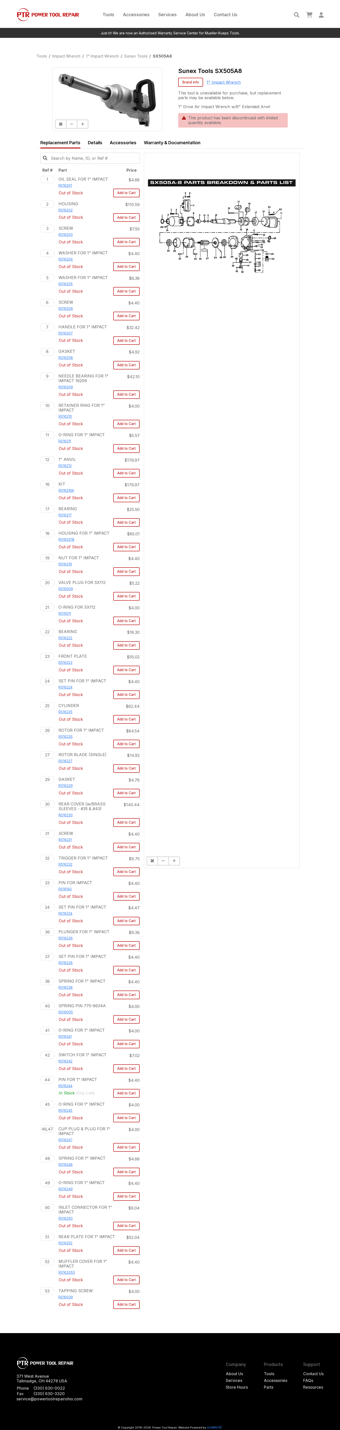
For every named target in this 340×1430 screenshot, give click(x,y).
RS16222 (65, 638)
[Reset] (60, 124)
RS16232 (65, 864)
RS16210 (65, 417)
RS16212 (65, 466)
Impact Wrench (66, 56)
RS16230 (65, 815)
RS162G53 (66, 1273)
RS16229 (65, 786)
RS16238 (65, 988)
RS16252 (65, 1243)
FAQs (308, 1380)
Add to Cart (126, 193)
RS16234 (65, 914)
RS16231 (65, 840)
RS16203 (65, 235)
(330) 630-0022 (49, 1388)
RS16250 (65, 1218)
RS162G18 (66, 540)
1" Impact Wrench (102, 56)
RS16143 (65, 889)
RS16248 (65, 1165)
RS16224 (65, 687)
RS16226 (65, 737)
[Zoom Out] (71, 124)
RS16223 (65, 663)
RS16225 (65, 712)
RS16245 (65, 1111)
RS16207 (65, 333)
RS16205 (65, 284)
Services (167, 14)
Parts (268, 1387)
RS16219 (65, 564)
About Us (195, 14)
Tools (108, 14)
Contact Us (225, 14)
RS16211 (64, 441)
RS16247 (65, 1140)
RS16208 (65, 358)
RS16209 (65, 387)
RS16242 (65, 1061)
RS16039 (65, 1297)
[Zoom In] (82, 124)
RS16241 (65, 1037)
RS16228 (65, 963)
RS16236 (65, 938)
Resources (313, 1387)
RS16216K (66, 491)
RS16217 (65, 515)
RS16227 (65, 761)
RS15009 (65, 589)
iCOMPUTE (214, 1427)
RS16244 (65, 1086)
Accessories (136, 14)
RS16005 (65, 1012)
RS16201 (65, 186)
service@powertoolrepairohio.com (49, 1398)
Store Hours (237, 1387)
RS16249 (65, 1189)
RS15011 (64, 614)
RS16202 (65, 210)
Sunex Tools (135, 56)
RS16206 (65, 309)
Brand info (190, 82)
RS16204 (65, 259)
